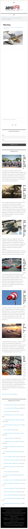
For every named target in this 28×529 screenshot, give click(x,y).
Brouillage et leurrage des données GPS (13, 446)
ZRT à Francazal (8, 471)
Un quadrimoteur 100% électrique (12, 451)
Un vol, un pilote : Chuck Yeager (11, 456)
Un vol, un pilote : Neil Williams (11, 408)
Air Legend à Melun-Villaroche (24, 162)
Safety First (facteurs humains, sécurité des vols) (14, 524)
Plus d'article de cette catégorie (9, 394)
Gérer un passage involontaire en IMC (13, 483)
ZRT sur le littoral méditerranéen (11, 495)
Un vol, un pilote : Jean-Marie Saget (12, 498)
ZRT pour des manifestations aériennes (13, 475)
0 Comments (5, 28)
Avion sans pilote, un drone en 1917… (24, 193)
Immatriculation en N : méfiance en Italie (13, 441)
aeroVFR (14, 8)
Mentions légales (19, 525)
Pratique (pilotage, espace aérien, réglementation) (13, 522)
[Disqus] (14, 65)
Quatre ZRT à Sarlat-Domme (11, 491)
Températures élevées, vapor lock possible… (14, 419)
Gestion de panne (8, 411)
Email (3, 139)
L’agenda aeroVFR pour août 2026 (24, 297)
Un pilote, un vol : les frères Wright (12, 480)
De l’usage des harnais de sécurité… (12, 503)
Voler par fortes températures (11, 463)
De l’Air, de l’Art (24, 359)
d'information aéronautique (10, 509)
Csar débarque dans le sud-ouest (12, 414)
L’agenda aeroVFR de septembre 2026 (24, 228)
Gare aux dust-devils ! (9, 438)
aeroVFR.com (19, 509)
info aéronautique (16, 513)
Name (3, 135)
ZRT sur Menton (8, 430)
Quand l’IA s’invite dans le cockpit (12, 466)
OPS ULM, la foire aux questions (11, 460)
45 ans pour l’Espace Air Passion (24, 264)
